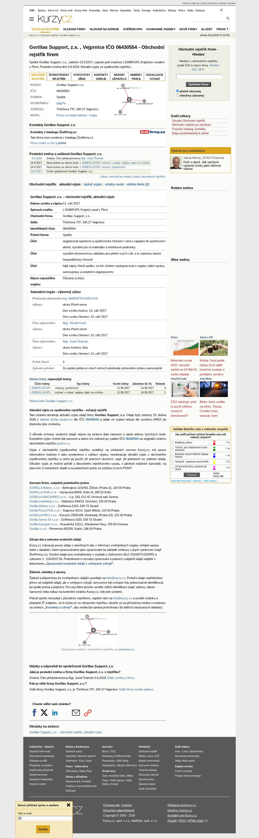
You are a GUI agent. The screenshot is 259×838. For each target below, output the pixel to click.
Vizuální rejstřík (45, 29)
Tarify (136, 10)
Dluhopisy (107, 756)
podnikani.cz (126, 649)
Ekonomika (108, 760)
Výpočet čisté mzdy (39, 751)
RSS (182, 820)
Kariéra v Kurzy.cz (180, 810)
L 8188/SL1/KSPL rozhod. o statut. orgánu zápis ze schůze (115, 162)
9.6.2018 (37, 158)
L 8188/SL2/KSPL (40, 388)
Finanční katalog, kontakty (189, 129)
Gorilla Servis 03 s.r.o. (43, 519)
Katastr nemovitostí (149, 760)
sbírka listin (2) (138, 184)
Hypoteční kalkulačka (41, 779)
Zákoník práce (146, 779)
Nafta (129, 780)
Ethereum (131, 765)
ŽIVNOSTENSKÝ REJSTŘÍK (59, 76)
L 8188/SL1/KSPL (40, 392)
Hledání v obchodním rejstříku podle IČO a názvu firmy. (198, 65)
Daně (142, 788)
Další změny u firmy (120, 678)
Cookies (126, 805)
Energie (146, 10)
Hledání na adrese (104, 29)
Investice (107, 746)
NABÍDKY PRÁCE (136, 76)
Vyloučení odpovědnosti (118, 810)
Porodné (86, 781)
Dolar (89, 760)
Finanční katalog (148, 770)
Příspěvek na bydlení (40, 765)
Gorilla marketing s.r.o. (44, 501)
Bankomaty (82, 746)
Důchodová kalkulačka (41, 756)
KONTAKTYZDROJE (101, 76)
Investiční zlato (117, 775)
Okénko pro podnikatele (188, 150)
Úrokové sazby (74, 751)
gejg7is (61, 103)
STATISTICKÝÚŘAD (81, 76)
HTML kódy (195, 820)
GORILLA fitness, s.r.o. (44, 487)
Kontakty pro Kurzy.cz (182, 815)
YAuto (204, 3)
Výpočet (49, 746)
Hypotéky (125, 10)
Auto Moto (206, 378)
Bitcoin (114, 10)
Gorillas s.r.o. (38, 528)
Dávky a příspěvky (76, 776)
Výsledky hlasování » (182, 481)
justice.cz (63, 443)
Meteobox (213, 3)
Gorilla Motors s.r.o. (42, 506)
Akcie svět (66, 10)
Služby (206, 29)
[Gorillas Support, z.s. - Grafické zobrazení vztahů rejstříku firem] (133, 114)
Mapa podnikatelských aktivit (190, 133)
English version (184, 766)
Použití (172, 820)
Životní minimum (38, 774)
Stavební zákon (147, 784)
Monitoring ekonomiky (187, 756)
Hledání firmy (74, 29)
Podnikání (144, 746)
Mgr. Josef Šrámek (92, 158)
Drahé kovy (109, 771)
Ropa (105, 780)
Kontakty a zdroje (58, 607)
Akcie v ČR (206, 337)
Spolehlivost (196, 751)
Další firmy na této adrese (136, 689)
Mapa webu (188, 760)
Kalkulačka (159, 10)
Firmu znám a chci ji (48, 143)
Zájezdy (195, 3)
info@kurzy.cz (115, 578)
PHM (113, 780)
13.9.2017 (36, 171)
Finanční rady (179, 378)
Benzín (121, 780)
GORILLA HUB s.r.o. (43, 492)
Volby (178, 760)
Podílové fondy (122, 756)
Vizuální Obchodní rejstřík (188, 120)
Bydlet (223, 3)
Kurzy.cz (33, 35)
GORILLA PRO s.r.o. (43, 515)
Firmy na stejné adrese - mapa (76, 115)
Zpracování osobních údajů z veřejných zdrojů (79, 563)
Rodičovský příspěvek (41, 770)
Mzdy (82, 771)
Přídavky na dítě (38, 760)
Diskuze (200, 10)
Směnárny (71, 760)
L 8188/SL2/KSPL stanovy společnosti (102, 167)
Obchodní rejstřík (49, 35)
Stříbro (130, 775)
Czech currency (183, 771)
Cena (185, 751)
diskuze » (198, 481)
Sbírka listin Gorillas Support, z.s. (51, 401)
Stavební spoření (86, 756)
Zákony (172, 10)
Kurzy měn (81, 10)
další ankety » (211, 481)
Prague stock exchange (188, 775)
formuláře (151, 788)
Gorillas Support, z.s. (70, 35)
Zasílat (43, 829)
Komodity (94, 10)
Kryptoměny (108, 765)
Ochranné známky (160, 29)
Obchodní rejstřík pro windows (191, 124)
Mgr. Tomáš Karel (74, 323)
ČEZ (113, 751)
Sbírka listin (37, 379)
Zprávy (42, 10)
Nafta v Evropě (110, 784)
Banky (69, 746)
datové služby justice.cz (56, 419)
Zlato (105, 10)
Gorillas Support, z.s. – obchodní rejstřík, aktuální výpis (65, 732)
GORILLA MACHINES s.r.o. (48, 497)
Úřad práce (72, 771)
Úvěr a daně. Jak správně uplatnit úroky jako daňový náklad (202, 165)
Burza (105, 751)
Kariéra (185, 3)
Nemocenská (73, 781)
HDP (119, 760)
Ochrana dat (111, 805)
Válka (190, 10)
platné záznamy (190, 91)
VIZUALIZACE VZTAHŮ (154, 76)
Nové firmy (188, 29)
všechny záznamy (191, 95)
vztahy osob (114, 184)
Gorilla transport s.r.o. (43, 524)
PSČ (157, 756)
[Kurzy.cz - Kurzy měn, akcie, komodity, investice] (55, 22)
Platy (89, 771)
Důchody (71, 790)
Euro (81, 760)
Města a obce (146, 756)
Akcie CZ (53, 10)
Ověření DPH (132, 29)
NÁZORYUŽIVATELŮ (119, 76)
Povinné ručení (37, 784)
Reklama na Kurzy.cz (182, 805)
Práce (174, 337)
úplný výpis (93, 184)
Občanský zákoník (149, 774)
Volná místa (81, 766)
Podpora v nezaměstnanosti (81, 786)
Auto (177, 751)
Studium (232, 3)
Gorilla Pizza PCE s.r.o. (45, 510)
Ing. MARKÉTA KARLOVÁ (80, 298)
